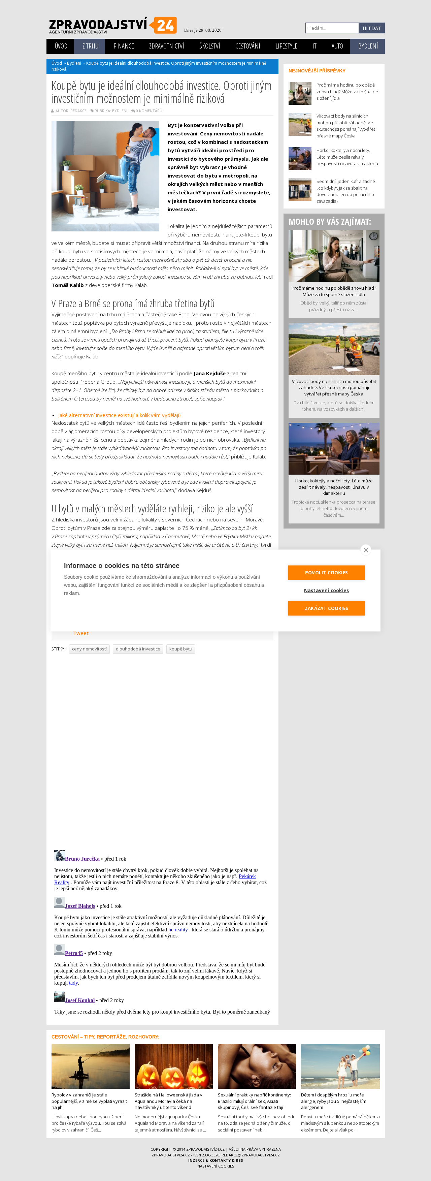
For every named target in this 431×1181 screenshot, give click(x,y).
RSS (239, 1160)
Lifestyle (286, 46)
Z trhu (90, 46)
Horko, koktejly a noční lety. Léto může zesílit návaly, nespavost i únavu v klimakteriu (334, 487)
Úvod (61, 46)
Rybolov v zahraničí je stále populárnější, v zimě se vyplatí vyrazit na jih (89, 1101)
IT (314, 46)
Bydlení (368, 46)
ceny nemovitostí (89, 649)
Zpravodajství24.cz (205, 1149)
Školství (209, 46)
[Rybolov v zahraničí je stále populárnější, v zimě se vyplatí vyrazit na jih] (91, 1065)
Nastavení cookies (215, 1166)
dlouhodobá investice (138, 649)
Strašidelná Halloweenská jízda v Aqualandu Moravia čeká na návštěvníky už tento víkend (168, 1101)
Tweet (81, 633)
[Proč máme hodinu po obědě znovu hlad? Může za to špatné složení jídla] (334, 255)
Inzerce (196, 1160)
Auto (337, 46)
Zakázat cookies (326, 608)
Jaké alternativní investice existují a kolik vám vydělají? (119, 415)
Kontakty (220, 1160)
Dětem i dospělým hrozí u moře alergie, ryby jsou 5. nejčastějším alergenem (333, 1101)
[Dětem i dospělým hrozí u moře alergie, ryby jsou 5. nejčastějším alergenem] (340, 1065)
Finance (123, 46)
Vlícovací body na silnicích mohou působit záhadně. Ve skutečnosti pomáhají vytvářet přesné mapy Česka (334, 387)
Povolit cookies (326, 573)
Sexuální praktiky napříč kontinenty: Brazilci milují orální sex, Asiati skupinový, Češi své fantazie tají (254, 1101)
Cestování (247, 46)
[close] (365, 550)
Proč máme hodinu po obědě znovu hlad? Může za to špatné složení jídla (334, 291)
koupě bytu (180, 649)
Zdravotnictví (166, 46)
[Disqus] (162, 749)
